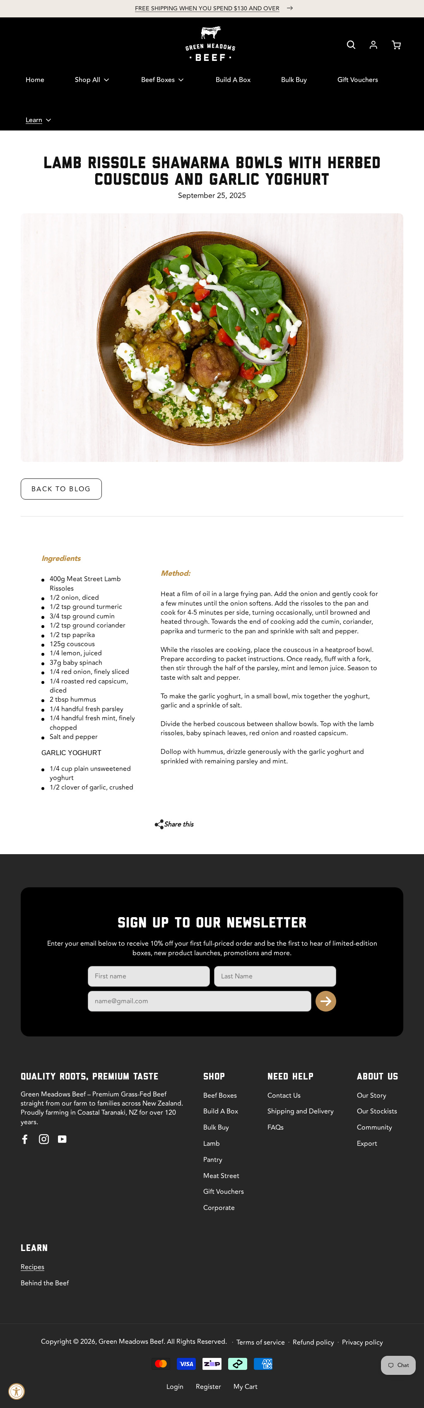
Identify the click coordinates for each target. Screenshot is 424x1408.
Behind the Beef (45, 1283)
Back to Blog (61, 489)
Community (374, 1128)
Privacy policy (362, 1343)
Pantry (212, 1160)
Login (174, 1386)
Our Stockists (377, 1111)
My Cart (246, 1386)
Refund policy (313, 1343)
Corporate (219, 1208)
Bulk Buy (216, 1128)
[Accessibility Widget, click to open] (16, 1391)
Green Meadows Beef (131, 1342)
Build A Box (220, 1111)
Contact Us (284, 1096)
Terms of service (260, 1343)
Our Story (371, 1096)
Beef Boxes (220, 1096)
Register (208, 1386)
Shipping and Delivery (300, 1111)
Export (367, 1144)
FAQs (275, 1128)
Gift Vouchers (223, 1192)
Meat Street (221, 1176)
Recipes (32, 1267)
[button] (351, 45)
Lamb (211, 1144)
